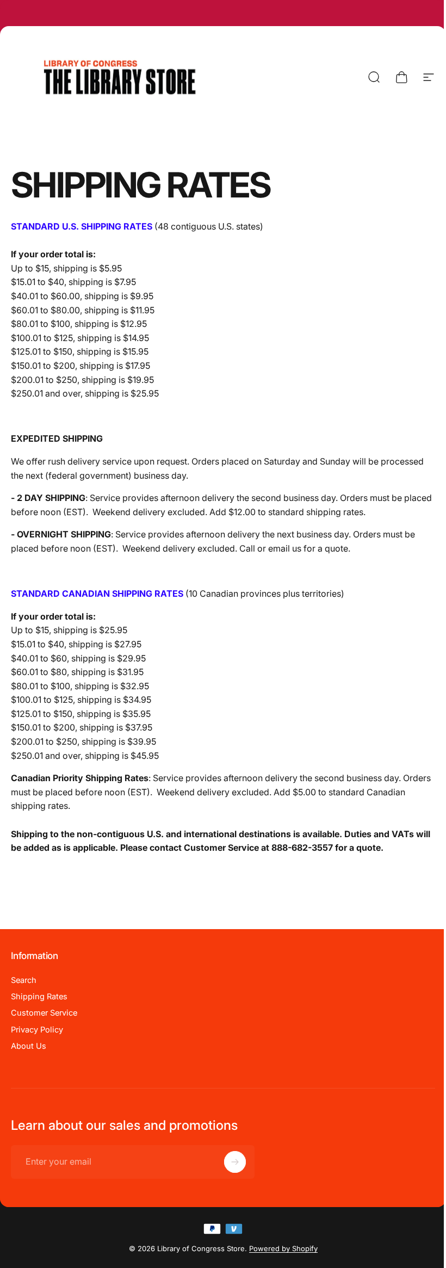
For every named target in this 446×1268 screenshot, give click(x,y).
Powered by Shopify (283, 1248)
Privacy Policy (37, 1030)
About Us (28, 1046)
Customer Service (44, 1013)
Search (23, 980)
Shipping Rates (39, 996)
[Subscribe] (235, 1162)
